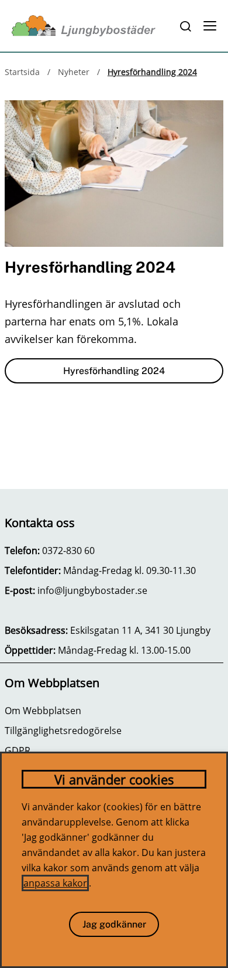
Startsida (22, 71)
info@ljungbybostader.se (92, 590)
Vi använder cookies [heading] (114, 779)
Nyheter (73, 71)
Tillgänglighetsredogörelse (63, 730)
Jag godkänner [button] (114, 924)
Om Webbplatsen (43, 710)
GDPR (17, 750)
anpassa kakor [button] (55, 883)
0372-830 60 (68, 550)
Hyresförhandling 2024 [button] (114, 370)
